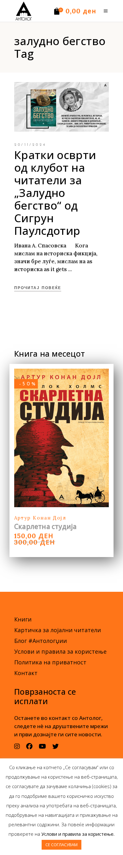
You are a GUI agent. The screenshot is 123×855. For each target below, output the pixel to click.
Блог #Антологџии (40, 640)
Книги (23, 619)
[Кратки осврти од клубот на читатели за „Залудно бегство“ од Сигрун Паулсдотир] (61, 107)
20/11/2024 (30, 145)
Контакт (26, 673)
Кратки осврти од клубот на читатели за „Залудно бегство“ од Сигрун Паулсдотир (55, 192)
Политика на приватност (50, 662)
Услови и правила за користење (60, 651)
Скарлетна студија (45, 526)
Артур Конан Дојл (40, 518)
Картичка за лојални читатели (57, 630)
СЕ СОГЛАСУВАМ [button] (61, 844)
